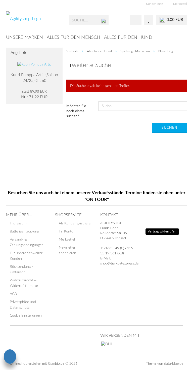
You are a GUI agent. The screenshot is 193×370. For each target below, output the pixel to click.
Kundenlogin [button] (153, 3)
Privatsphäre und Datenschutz (23, 304)
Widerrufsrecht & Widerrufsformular (24, 283)
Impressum (18, 223)
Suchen (169, 127)
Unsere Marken (24, 37)
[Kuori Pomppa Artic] (34, 64)
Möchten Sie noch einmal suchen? (76, 111)
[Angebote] (57, 53)
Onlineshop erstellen (25, 363)
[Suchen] (104, 20)
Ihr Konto (66, 231)
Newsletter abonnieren (67, 250)
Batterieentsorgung (24, 231)
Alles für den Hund (128, 37)
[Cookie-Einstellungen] (10, 357)
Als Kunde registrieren (75, 223)
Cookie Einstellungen (26, 315)
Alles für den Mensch (73, 37)
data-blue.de (173, 363)
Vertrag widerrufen (162, 231)
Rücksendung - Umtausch (21, 269)
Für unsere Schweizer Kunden (26, 255)
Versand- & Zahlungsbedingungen (26, 242)
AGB (13, 294)
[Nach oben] (179, 362)
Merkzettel (179, 3)
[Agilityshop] (33, 20)
